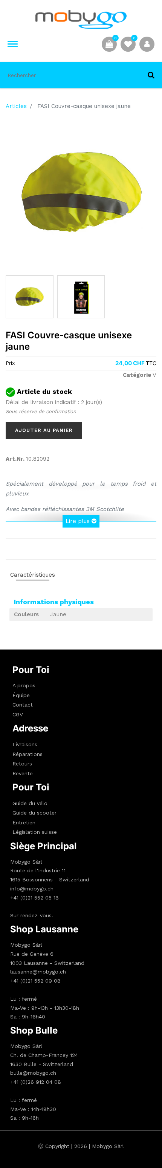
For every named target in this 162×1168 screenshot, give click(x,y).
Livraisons (24, 744)
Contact (22, 705)
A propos (23, 685)
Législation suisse (34, 832)
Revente (22, 773)
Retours (22, 764)
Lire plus (79, 521)
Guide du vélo (29, 803)
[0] (128, 43)
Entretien (23, 822)
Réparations (27, 754)
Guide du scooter (34, 813)
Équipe (21, 695)
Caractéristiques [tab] (32, 574)
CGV (17, 714)
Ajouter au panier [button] (44, 430)
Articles (16, 106)
